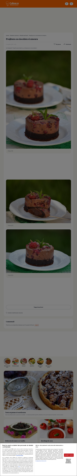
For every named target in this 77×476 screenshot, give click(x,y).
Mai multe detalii (19, 455)
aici (19, 466)
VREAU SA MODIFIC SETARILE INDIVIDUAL (68, 460)
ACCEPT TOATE (69, 455)
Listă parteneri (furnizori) (40, 460)
